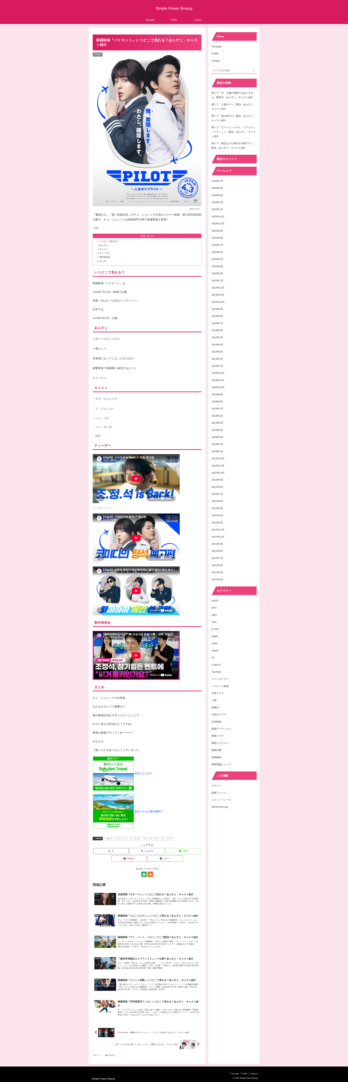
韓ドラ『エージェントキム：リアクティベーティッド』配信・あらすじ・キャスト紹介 (234, 132)
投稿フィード (219, 792)
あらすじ (104, 245)
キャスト (104, 249)
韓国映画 (98, 838)
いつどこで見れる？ (109, 241)
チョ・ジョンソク (149, 838)
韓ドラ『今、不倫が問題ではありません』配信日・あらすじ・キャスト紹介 (232, 95)
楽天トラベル (142, 773)
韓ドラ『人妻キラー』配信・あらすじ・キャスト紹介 (234, 106)
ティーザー (105, 253)
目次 (143, 236)
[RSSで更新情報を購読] (150, 874)
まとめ (103, 261)
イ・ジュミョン (119, 838)
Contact (216, 60)
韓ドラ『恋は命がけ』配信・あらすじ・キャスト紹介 (234, 118)
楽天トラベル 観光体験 (147, 811)
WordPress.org (220, 807)
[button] (165, 859)
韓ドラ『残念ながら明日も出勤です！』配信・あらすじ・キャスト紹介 (234, 145)
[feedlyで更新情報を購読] (144, 874)
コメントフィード (221, 799)
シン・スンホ (134, 838)
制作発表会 (105, 257)
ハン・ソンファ (166, 838)
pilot (108, 838)
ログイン (216, 785)
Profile (215, 53)
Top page (217, 46)
